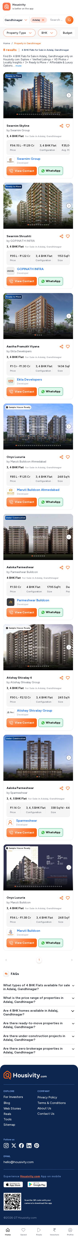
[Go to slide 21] (57, 114)
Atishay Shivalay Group (34, 710)
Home (6, 43)
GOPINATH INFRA (30, 269)
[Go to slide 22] (59, 114)
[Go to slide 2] (19, 114)
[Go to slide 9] (33, 114)
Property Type (16, 33)
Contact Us (45, 1114)
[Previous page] (6, 960)
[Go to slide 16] (47, 114)
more (18, 65)
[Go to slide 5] (25, 114)
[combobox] (14, 20)
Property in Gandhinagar (27, 43)
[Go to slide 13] (41, 114)
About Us (44, 1108)
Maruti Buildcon (28, 930)
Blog (7, 1103)
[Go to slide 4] (23, 114)
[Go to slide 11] (37, 114)
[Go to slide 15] (45, 114)
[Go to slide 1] (17, 114)
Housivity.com (30, 1176)
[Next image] (68, 95)
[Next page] (72, 960)
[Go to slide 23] (60, 445)
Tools (8, 1119)
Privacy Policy (47, 1097)
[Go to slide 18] (51, 114)
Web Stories (12, 1108)
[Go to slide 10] (35, 114)
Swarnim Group (28, 158)
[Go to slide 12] (39, 114)
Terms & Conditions (51, 1103)
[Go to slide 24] (61, 886)
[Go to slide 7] (29, 114)
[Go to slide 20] (55, 114)
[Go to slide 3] (21, 114)
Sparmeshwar (26, 820)
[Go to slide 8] (31, 114)
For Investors (13, 1097)
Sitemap (9, 1125)
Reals (39, 1234)
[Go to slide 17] (49, 114)
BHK (44, 33)
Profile (70, 1234)
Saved (23, 1234)
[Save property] (68, 126)
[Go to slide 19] (53, 114)
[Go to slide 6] (27, 114)
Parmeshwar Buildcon (33, 600)
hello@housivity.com (19, 1162)
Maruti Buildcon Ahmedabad (38, 489)
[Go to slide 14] (43, 114)
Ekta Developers (29, 379)
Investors (54, 1234)
